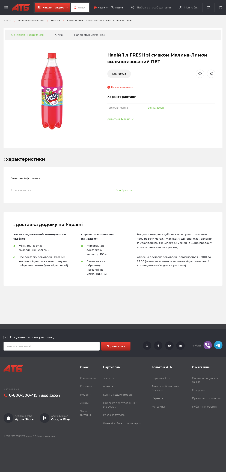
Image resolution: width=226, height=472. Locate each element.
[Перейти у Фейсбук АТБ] (158, 346)
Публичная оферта (204, 406)
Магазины (158, 406)
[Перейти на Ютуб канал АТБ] (169, 346)
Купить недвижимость (118, 394)
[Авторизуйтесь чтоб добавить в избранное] (200, 74)
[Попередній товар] (30, 224)
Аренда (108, 386)
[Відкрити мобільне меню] (6, 7)
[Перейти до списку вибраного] (208, 8)
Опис (59, 34)
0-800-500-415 (23, 395)
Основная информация (27, 34)
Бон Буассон (156, 107)
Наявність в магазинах (89, 34)
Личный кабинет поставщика (122, 423)
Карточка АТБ (161, 378)
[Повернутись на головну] (21, 7)
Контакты (86, 386)
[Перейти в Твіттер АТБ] (147, 346)
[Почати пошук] (74, 7)
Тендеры (108, 378)
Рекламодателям (114, 415)
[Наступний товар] (195, 224)
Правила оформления (206, 398)
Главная (7, 20)
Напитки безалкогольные (31, 20)
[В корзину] (220, 8)
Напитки (55, 20)
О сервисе (199, 390)
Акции (84, 403)
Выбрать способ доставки (154, 7)
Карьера (157, 398)
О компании (88, 378)
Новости (85, 394)
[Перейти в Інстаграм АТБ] (180, 346)
